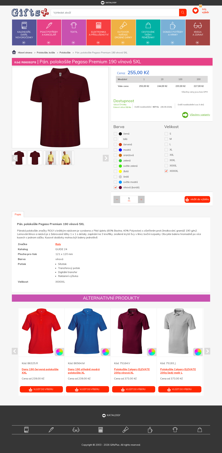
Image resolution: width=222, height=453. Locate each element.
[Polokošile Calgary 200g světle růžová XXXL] (134, 331)
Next (106, 158)
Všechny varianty (200, 114)
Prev (15, 158)
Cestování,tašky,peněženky (148, 34)
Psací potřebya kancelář (49, 33)
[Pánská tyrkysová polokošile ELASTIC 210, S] (180, 331)
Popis (18, 214)
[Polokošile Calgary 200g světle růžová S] (87, 331)
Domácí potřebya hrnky (173, 33)
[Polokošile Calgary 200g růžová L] (41, 331)
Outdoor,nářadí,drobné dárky (123, 34)
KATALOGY (113, 415)
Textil (74, 31)
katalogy (111, 2)
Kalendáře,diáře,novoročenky (24, 34)
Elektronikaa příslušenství (98, 33)
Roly (58, 244)
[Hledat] (183, 12)
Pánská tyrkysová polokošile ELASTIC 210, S (178, 371)
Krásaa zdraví (198, 33)
